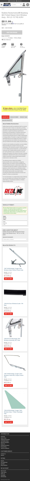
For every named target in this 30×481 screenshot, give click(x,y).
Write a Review (17, 38)
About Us (3, 443)
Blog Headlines (4, 465)
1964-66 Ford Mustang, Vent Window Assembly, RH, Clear (12, 339)
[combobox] (15, 239)
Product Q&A (23, 117)
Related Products (7, 120)
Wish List (3, 473)
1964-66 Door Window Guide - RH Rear (13, 304)
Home (3, 8)
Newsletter (3, 475)
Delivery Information (5, 445)
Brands (2, 460)
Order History (3, 472)
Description (5, 117)
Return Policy (3, 438)
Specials (3, 463)
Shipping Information (5, 439)
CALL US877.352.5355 (22, 47)
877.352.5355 (12, 1)
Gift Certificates (4, 462)
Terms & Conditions (5, 448)
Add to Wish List (7, 40)
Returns (2, 455)
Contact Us (19, 1)
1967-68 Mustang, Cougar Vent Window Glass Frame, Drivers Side (13, 269)
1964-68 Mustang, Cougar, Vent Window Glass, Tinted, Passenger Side (13, 411)
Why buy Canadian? (5, 442)
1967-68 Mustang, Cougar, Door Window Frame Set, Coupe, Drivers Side (13, 375)
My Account (3, 470)
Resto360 (3, 436)
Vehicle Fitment (14, 117)
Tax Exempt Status (5, 441)
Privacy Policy (3, 446)
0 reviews (10, 38)
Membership (3, 476)
